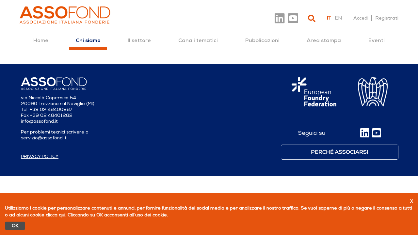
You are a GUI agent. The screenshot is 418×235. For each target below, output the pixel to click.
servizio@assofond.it (44, 138)
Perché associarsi (339, 152)
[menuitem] (41, 40)
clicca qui (55, 215)
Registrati (386, 18)
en (338, 18)
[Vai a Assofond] (65, 15)
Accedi (360, 18)
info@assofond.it (39, 121)
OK (15, 225)
